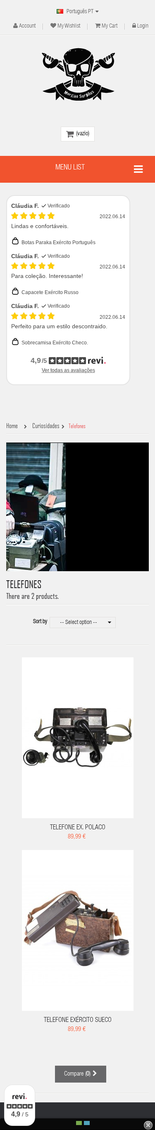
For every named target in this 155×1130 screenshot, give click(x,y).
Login (142, 26)
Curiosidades (46, 426)
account (27, 26)
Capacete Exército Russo (50, 292)
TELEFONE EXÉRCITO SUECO (78, 1020)
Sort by (40, 622)
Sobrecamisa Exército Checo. (54, 343)
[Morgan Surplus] (78, 74)
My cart (109, 26)
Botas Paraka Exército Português (58, 242)
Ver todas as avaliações (68, 370)
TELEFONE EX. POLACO (77, 828)
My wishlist (68, 26)
